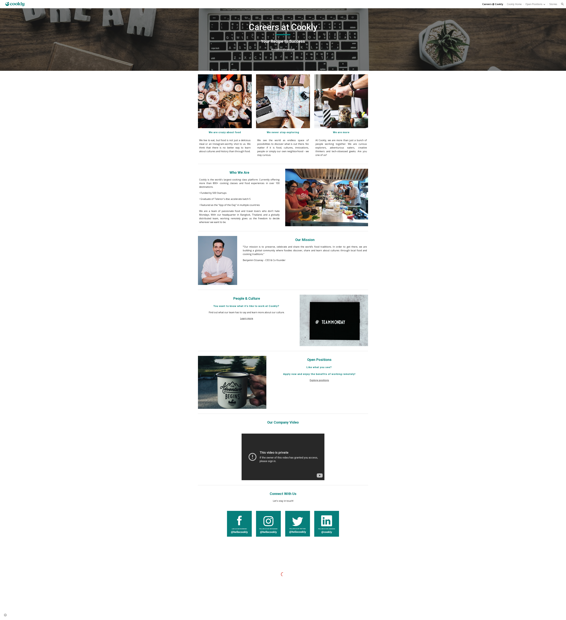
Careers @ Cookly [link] (492, 4)
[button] (562, 4)
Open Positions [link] (533, 4)
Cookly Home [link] (514, 4)
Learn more (246, 318)
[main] (282, 39)
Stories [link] (553, 4)
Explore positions (319, 380)
